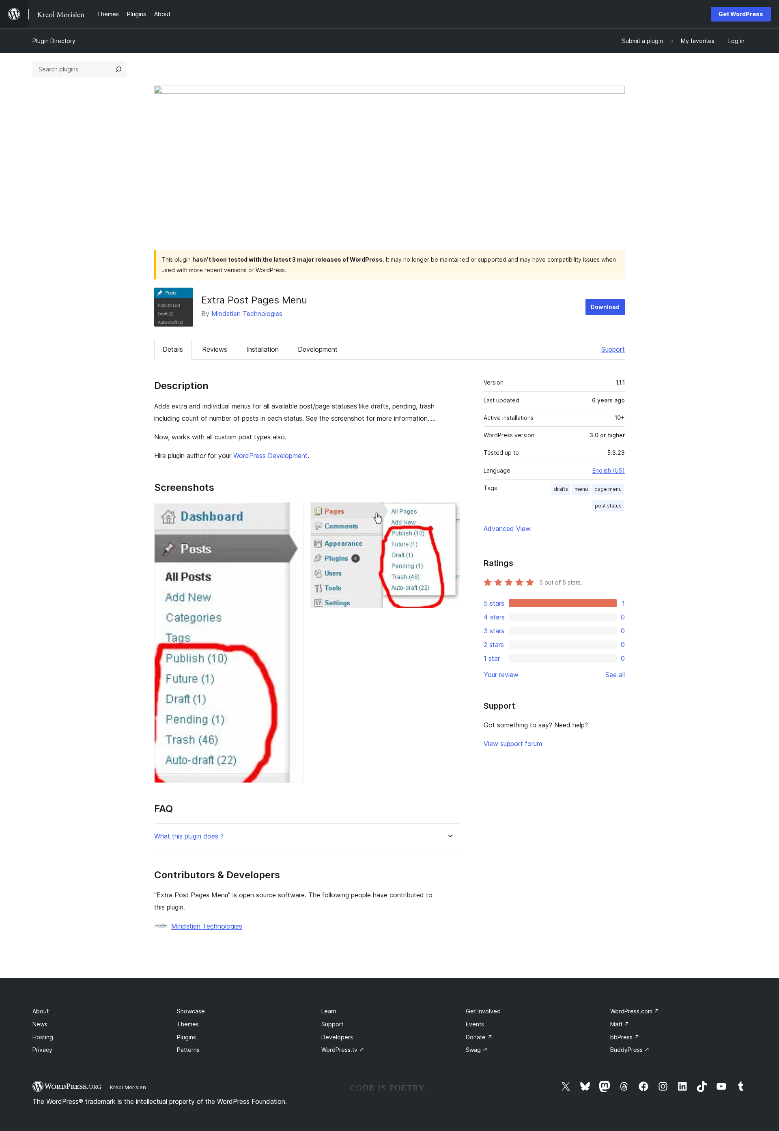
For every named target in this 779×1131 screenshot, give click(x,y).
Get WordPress (741, 14)
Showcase (191, 1011)
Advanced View (507, 529)
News (39, 1024)
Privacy (42, 1049)
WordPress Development (270, 456)
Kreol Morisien (128, 1087)
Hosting (42, 1037)
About (40, 1011)
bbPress (624, 1037)
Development (318, 349)
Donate (479, 1037)
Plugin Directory (53, 40)
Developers (337, 1037)
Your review (501, 675)
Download (605, 306)
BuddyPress (630, 1049)
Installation (262, 349)
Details (173, 349)
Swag (477, 1049)
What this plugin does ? (189, 836)
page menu (608, 489)
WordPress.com (634, 1011)
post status (608, 506)
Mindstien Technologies (246, 314)
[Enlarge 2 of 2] (449, 513)
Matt (619, 1024)
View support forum (513, 744)
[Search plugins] (118, 69)
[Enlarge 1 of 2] (293, 513)
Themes (188, 1024)
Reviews (214, 349)
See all (615, 675)
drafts (561, 489)
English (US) (608, 470)
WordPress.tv (342, 1049)
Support (613, 349)
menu (581, 489)
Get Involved (483, 1011)
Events (475, 1024)
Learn (328, 1011)
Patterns (188, 1049)
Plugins (186, 1037)
